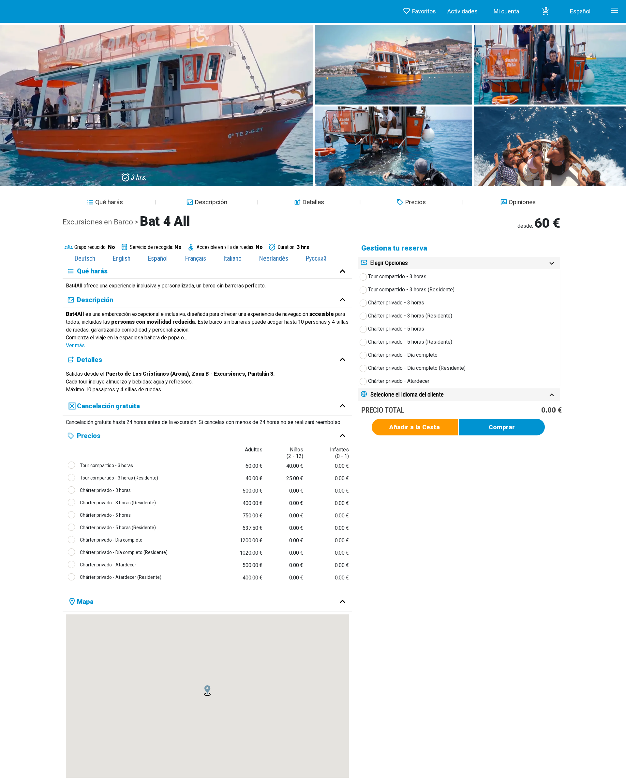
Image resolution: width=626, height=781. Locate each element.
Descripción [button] (211, 202)
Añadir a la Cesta (414, 427)
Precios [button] (415, 202)
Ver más (75, 345)
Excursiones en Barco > (101, 222)
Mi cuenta (506, 11)
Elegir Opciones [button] (389, 263)
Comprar (502, 427)
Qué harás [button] (109, 202)
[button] (545, 11)
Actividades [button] (462, 11)
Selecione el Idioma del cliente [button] (407, 394)
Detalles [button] (313, 202)
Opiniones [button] (522, 202)
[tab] (459, 263)
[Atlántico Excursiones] (2, 5)
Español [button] (580, 11)
